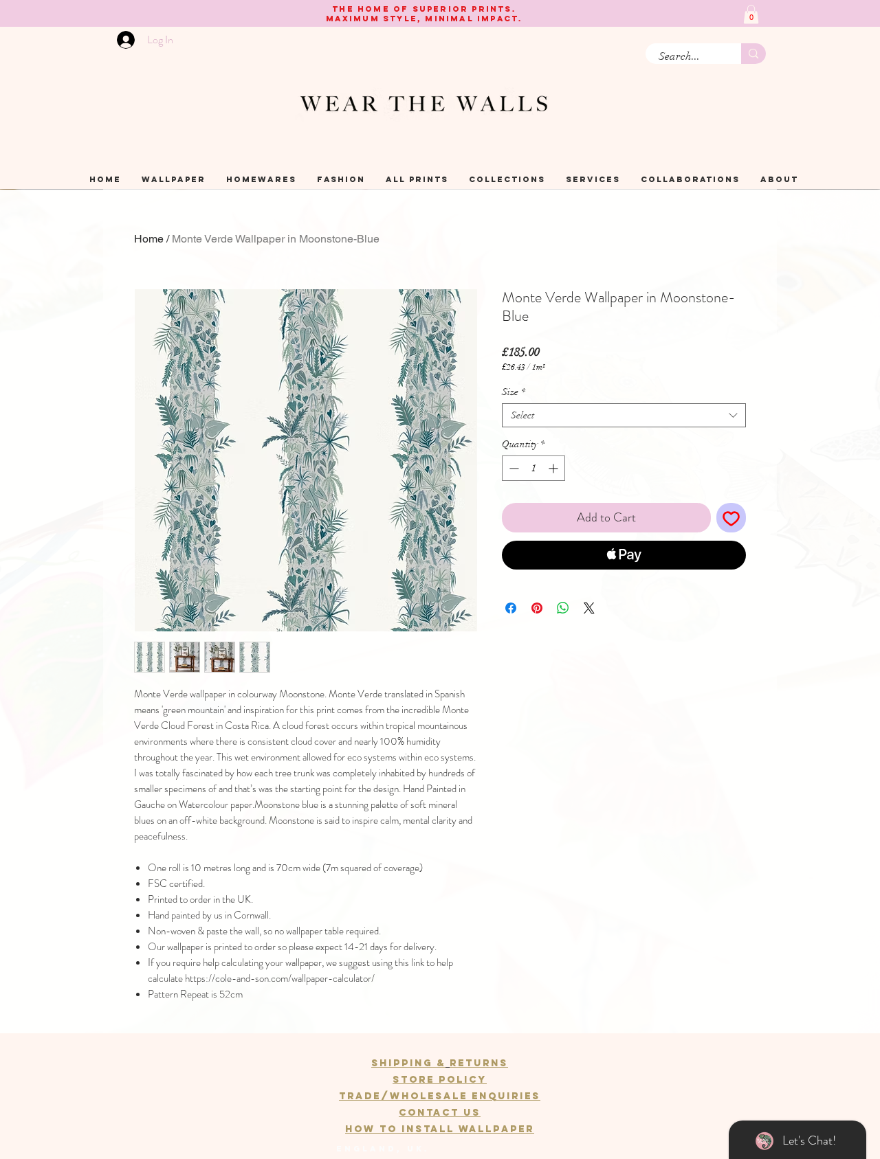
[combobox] (624, 415)
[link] (751, 14)
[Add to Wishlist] (731, 517)
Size (513, 392)
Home (149, 238)
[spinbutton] (533, 468)
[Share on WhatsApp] (563, 608)
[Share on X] (589, 608)
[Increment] (554, 468)
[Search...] (753, 53)
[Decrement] (512, 468)
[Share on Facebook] (511, 608)
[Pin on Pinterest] (537, 608)
